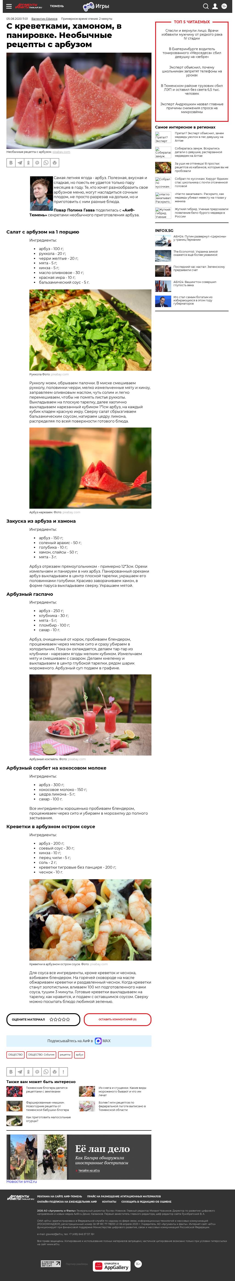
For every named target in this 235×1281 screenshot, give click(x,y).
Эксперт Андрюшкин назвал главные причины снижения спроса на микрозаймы (192, 108)
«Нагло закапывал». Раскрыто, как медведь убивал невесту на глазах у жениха (200, 197)
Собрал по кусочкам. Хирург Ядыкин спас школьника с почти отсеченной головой (201, 182)
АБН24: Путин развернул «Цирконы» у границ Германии (199, 238)
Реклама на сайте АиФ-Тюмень (59, 1196)
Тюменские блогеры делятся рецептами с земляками (46, 1089)
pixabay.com (61, 152)
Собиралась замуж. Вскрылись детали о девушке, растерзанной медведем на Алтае (198, 152)
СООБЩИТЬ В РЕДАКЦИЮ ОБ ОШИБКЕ (146, 1201)
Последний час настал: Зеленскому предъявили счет (199, 268)
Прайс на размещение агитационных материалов (124, 1196)
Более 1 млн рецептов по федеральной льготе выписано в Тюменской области (122, 1106)
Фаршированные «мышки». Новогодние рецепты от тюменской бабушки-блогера (47, 1106)
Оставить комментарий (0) (118, 1019)
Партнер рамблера (77, 1264)
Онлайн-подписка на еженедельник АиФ (67, 1201)
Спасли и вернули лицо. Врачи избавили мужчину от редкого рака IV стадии (192, 34)
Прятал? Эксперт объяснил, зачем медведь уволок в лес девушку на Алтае (199, 136)
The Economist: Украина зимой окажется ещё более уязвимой (195, 253)
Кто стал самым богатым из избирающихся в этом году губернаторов (192, 300)
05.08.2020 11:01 (17, 18)
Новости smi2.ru (21, 1181)
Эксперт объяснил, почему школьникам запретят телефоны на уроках (192, 71)
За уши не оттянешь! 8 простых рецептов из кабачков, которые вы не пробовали (201, 167)
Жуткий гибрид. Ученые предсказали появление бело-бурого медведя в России (201, 212)
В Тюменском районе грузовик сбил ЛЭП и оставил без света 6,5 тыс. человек (192, 90)
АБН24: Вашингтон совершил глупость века (194, 283)
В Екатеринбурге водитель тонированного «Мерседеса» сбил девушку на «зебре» (192, 53)
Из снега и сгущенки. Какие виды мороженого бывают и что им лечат (122, 1091)
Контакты (109, 1201)
